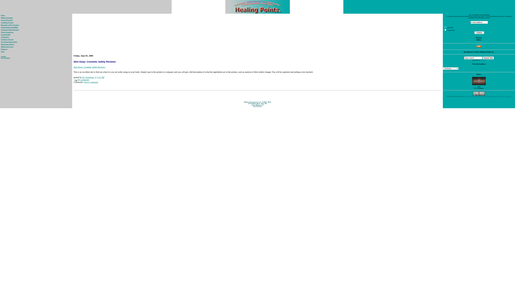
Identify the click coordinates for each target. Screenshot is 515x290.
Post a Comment (91, 82)
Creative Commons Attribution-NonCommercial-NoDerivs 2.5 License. (488, 96)
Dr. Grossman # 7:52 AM (93, 77)
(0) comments (83, 80)
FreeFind (482, 60)
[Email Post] (75, 80)
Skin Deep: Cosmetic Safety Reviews (89, 67)
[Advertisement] (257, 34)
